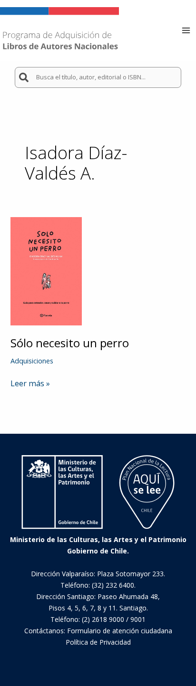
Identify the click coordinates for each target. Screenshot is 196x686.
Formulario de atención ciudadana (119, 630)
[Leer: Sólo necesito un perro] (46, 270)
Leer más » (30, 383)
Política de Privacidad (98, 642)
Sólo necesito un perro (69, 343)
